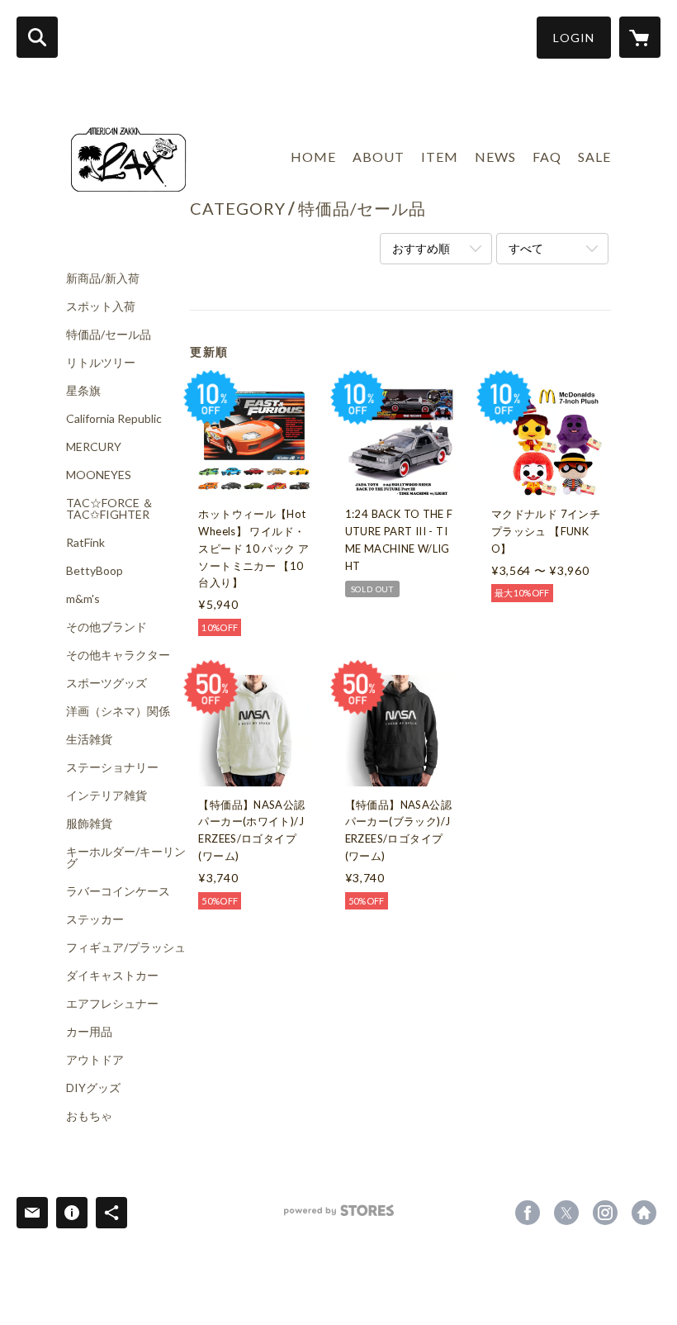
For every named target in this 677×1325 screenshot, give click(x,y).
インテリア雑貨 (106, 795)
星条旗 (83, 391)
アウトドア (95, 1060)
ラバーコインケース (118, 891)
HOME (313, 156)
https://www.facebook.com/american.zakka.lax (527, 1212)
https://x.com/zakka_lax (566, 1212)
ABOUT (379, 156)
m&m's (83, 599)
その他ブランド (106, 627)
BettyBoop (94, 571)
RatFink (85, 543)
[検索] (37, 37)
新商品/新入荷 (103, 278)
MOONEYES (98, 475)
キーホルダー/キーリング (126, 857)
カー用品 (89, 1032)
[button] (574, 38)
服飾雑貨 (89, 823)
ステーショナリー (112, 767)
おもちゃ (89, 1116)
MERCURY (93, 447)
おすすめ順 (421, 248)
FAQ (547, 156)
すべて (526, 248)
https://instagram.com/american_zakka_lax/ (605, 1212)
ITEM (439, 156)
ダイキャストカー (112, 975)
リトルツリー (100, 362)
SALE (594, 156)
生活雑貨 (89, 739)
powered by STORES (339, 1216)
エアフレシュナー (112, 1003)
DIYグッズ (93, 1088)
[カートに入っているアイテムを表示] (639, 37)
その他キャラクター (118, 655)
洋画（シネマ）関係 (118, 711)
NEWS (495, 156)
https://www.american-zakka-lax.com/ (644, 1212)
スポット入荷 (100, 306)
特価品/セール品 (108, 334)
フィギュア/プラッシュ (126, 947)
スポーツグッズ (106, 683)
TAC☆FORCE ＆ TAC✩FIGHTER (110, 508)
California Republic (114, 419)
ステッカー (95, 919)
